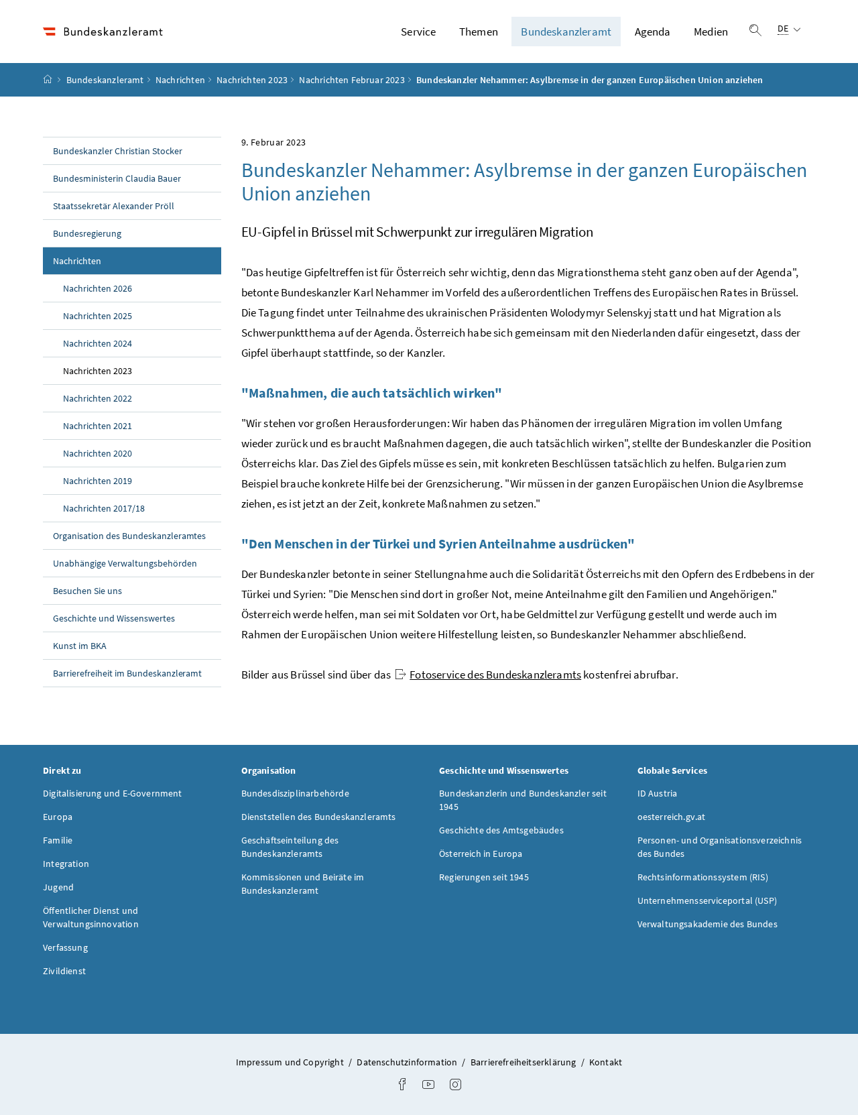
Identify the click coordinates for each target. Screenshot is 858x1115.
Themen (478, 31)
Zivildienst (64, 971)
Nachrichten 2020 (97, 453)
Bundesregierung (87, 233)
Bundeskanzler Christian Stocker (117, 151)
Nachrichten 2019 (97, 481)
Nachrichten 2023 (252, 80)
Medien (711, 31)
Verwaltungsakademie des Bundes (707, 924)
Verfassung (65, 947)
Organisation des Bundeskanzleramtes (129, 536)
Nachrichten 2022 (97, 398)
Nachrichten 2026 (97, 288)
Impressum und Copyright (291, 1062)
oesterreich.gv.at (671, 817)
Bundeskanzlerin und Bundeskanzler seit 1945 (523, 800)
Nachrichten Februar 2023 (351, 80)
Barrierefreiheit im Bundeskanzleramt (127, 673)
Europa (57, 817)
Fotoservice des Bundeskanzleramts (495, 674)
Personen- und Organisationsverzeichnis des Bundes (719, 847)
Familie (57, 840)
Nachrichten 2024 (97, 343)
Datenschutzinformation (408, 1062)
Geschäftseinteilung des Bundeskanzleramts (290, 847)
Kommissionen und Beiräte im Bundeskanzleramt (303, 883)
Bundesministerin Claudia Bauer (117, 178)
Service (418, 31)
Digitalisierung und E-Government (112, 793)
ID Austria (657, 793)
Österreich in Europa (481, 853)
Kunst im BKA (80, 646)
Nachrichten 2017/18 (104, 508)
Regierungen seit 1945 (484, 877)
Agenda (653, 31)
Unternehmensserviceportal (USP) (707, 900)
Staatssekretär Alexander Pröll (113, 206)
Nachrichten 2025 (97, 316)
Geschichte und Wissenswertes (114, 618)
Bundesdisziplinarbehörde (295, 793)
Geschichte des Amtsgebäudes (501, 830)
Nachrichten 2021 (97, 426)
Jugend (58, 887)
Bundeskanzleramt (566, 31)
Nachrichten (180, 80)
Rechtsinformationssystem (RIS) (702, 877)
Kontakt (605, 1062)
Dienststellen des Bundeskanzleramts (318, 817)
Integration (66, 864)
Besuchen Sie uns (87, 591)
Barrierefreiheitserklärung (524, 1062)
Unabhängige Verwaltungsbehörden (125, 563)
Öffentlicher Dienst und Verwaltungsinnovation (91, 917)
